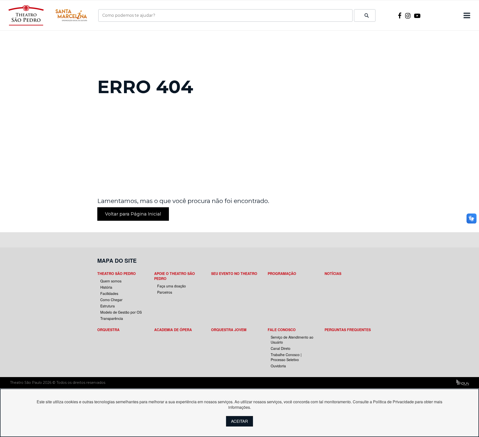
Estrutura (107, 305)
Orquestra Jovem (228, 329)
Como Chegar (111, 299)
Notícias (333, 273)
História (106, 287)
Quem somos (110, 280)
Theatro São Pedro (116, 273)
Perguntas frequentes (348, 329)
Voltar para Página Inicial (133, 214)
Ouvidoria (278, 365)
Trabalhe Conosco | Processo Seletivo (286, 357)
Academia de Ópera (173, 329)
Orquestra (108, 329)
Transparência (111, 318)
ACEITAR (239, 421)
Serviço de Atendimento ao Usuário (292, 340)
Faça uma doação (171, 285)
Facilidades (109, 293)
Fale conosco (282, 329)
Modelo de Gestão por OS (121, 312)
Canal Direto (280, 348)
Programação (282, 273)
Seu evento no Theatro (234, 273)
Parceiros (164, 292)
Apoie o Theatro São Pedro (174, 276)
